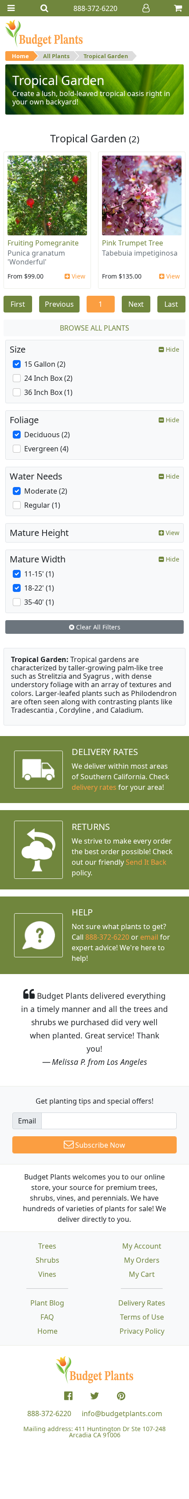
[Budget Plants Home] (44, 33)
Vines (47, 1274)
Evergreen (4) (46, 449)
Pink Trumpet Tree (132, 243)
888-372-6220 (107, 937)
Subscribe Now (99, 1145)
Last (171, 304)
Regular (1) (42, 505)
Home (20, 56)
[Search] (44, 8)
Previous (59, 304)
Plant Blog (47, 1303)
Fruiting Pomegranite (43, 243)
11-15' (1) (39, 574)
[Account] (146, 8)
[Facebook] (68, 1395)
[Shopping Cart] (178, 8)
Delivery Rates (141, 1303)
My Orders (142, 1260)
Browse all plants (94, 328)
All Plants (56, 56)
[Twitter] (94, 1395)
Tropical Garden (106, 56)
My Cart (142, 1274)
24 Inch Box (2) (48, 378)
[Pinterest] (121, 1395)
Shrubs (47, 1260)
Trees (47, 1246)
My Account (141, 1246)
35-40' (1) (39, 602)
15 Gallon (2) (44, 364)
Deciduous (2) (47, 434)
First (18, 304)
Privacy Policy (142, 1331)
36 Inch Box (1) (48, 392)
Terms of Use (142, 1317)
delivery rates (94, 787)
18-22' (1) (39, 588)
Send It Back (146, 862)
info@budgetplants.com (122, 1413)
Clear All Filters (97, 627)
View (77, 276)
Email (27, 1121)
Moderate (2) (45, 491)
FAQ (47, 1317)
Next (136, 304)
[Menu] (11, 8)
